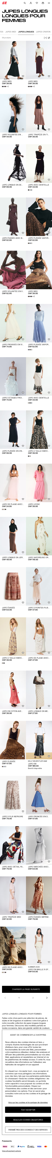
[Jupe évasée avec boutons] (13, 216)
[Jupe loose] (39, 483)
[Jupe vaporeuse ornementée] (39, 536)
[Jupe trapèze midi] (13, 895)
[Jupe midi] (13, 60)
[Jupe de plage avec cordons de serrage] (13, 483)
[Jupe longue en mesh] (39, 690)
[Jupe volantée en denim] (13, 113)
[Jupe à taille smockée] (39, 429)
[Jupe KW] (39, 740)
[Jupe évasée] (13, 586)
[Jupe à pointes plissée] (39, 586)
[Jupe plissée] (13, 740)
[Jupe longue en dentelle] (13, 163)
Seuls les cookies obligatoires (28, 1120)
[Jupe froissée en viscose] (13, 323)
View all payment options (11, 1151)
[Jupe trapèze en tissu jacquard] (39, 113)
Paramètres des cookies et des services (28, 1130)
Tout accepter (28, 1110)
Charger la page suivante (26, 989)
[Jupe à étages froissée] (13, 376)
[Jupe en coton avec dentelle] (13, 690)
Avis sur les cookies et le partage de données (28, 1102)
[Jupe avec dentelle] (39, 163)
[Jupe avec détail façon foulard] (13, 845)
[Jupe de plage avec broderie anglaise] (39, 636)
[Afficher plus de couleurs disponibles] (30, 189)
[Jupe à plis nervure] (13, 795)
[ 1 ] (45, 38)
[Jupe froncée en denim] (39, 795)
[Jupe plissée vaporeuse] (39, 216)
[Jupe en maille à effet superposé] (39, 946)
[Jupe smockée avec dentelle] (39, 845)
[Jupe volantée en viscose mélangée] (13, 270)
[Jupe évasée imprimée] (39, 895)
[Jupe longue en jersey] (13, 536)
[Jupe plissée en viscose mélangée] (13, 429)
